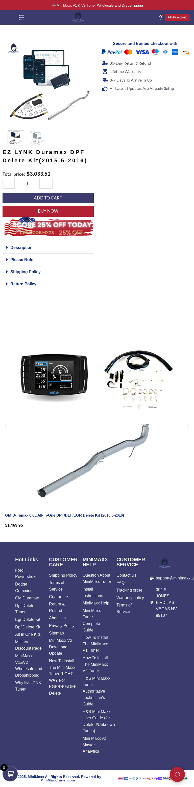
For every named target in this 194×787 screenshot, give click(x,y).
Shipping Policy (25, 272)
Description (21, 247)
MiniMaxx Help (177, 17)
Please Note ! (23, 260)
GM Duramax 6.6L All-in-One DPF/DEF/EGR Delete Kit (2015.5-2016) (64, 515)
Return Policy (23, 284)
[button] (12, 120)
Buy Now (48, 211)
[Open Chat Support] (177, 774)
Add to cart (48, 197)
